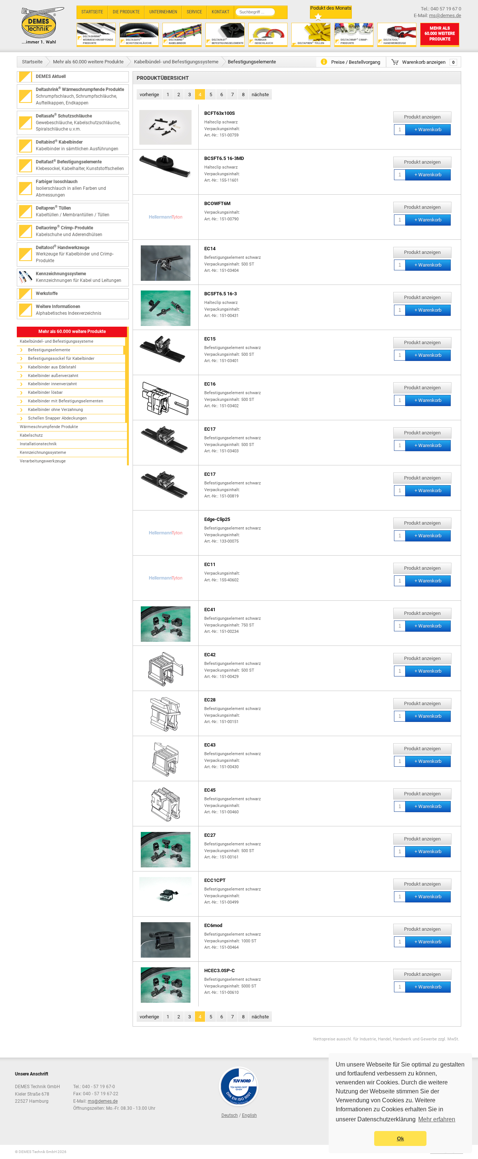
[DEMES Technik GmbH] (43, 25)
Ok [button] (400, 1138)
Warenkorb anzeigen (428, 62)
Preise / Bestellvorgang (355, 62)
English (249, 1115)
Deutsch (229, 1115)
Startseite (32, 62)
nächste (260, 94)
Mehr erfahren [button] (436, 1119)
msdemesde (103, 1101)
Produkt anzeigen (422, 117)
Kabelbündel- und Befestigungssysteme (176, 62)
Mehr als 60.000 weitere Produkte (88, 62)
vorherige (149, 94)
